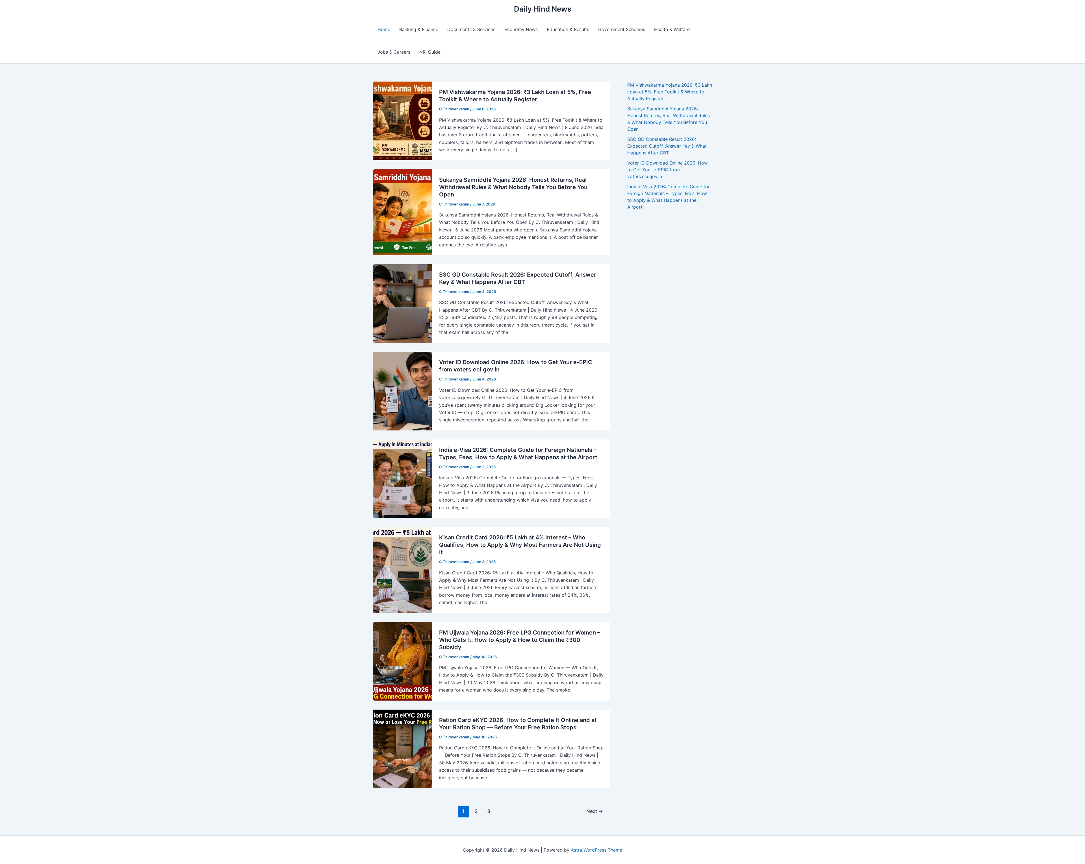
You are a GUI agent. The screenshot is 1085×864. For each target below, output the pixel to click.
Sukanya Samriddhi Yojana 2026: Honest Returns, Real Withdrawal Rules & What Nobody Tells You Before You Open (513, 187)
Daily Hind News (542, 9)
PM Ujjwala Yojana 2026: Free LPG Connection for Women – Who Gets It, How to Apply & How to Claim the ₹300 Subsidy (519, 640)
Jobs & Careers (393, 52)
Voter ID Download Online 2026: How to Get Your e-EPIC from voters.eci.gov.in (667, 169)
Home (383, 29)
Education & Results (568, 29)
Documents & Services (471, 29)
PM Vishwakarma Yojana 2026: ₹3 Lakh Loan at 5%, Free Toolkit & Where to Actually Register (669, 91)
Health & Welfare (672, 29)
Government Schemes (621, 29)
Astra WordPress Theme (596, 850)
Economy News (521, 29)
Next (594, 811)
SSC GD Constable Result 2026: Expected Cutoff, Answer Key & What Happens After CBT (667, 146)
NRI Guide (429, 52)
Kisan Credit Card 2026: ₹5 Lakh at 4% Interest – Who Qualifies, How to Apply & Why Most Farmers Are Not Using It (520, 544)
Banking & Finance (418, 29)
